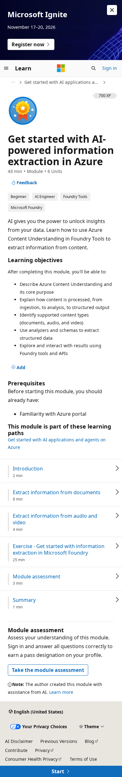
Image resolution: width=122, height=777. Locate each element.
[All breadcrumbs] (13, 82)
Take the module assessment (48, 670)
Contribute (16, 750)
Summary (24, 600)
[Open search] (93, 68)
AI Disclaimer (19, 741)
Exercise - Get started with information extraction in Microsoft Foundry (58, 549)
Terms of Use (83, 759)
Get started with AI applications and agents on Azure (62, 82)
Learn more (61, 692)
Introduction (28, 468)
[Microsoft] (61, 68)
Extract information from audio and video (55, 519)
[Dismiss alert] (112, 10)
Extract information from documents (56, 492)
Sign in (109, 68)
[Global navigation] (6, 68)
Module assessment (36, 576)
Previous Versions (58, 741)
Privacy (42, 750)
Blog (89, 741)
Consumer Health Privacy (31, 759)
